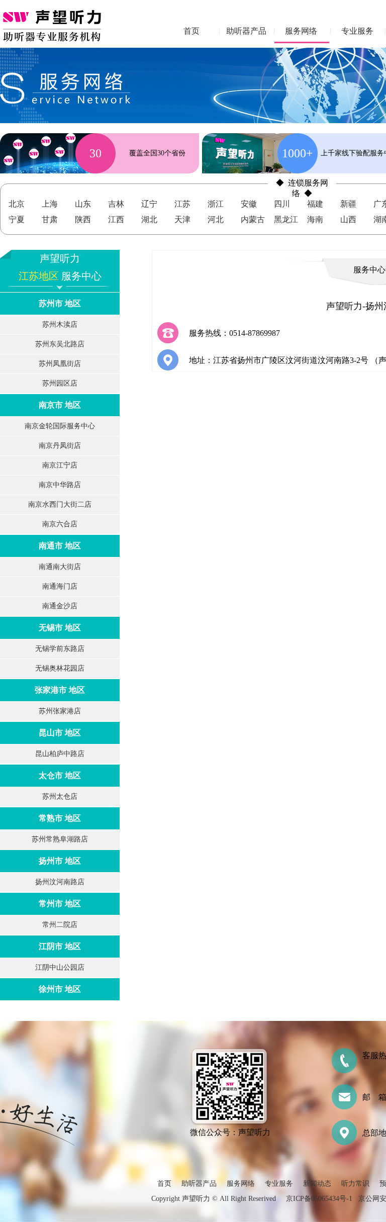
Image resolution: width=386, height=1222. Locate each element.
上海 (50, 204)
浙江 (216, 204)
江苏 (182, 204)
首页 (191, 31)
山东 (83, 204)
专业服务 (357, 31)
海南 (315, 219)
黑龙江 (286, 219)
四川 (282, 204)
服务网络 (301, 31)
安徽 (249, 204)
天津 (182, 219)
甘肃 (50, 219)
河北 (216, 219)
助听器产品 (246, 31)
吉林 (116, 204)
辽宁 (149, 204)
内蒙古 (253, 219)
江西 (116, 219)
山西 (348, 219)
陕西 (83, 219)
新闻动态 (317, 1183)
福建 (315, 204)
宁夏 (17, 219)
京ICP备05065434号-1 (319, 1198)
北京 (17, 204)
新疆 (348, 204)
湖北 (149, 219)
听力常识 (355, 1183)
